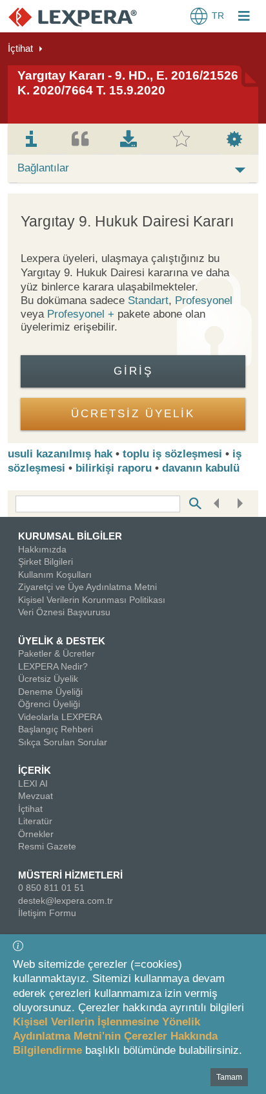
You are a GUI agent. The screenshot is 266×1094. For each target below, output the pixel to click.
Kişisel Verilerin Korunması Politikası (91, 600)
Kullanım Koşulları (55, 574)
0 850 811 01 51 (51, 887)
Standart (148, 300)
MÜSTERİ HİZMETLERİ (70, 875)
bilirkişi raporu (114, 468)
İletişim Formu (47, 913)
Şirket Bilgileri (45, 561)
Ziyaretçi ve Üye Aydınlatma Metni (87, 587)
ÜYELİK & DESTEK (61, 640)
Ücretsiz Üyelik (48, 678)
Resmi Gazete (47, 846)
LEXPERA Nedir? (53, 666)
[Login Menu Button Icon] (244, 17)
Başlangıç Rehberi (55, 729)
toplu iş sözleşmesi (172, 454)
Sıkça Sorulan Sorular (62, 742)
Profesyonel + (82, 314)
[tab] (31, 139)
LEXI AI (33, 783)
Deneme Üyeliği (50, 691)
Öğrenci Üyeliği (49, 704)
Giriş (133, 371)
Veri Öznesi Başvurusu (64, 612)
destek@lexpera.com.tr (65, 900)
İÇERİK (34, 770)
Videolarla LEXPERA (60, 717)
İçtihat (20, 48)
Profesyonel (203, 300)
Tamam (229, 1077)
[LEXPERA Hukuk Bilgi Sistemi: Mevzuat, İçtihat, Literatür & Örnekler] (73, 16)
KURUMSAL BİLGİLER (70, 536)
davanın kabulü (201, 468)
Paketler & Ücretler (56, 653)
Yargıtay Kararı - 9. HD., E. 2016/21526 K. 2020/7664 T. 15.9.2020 (127, 83)
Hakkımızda (42, 549)
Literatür (35, 821)
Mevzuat (35, 796)
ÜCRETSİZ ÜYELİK (133, 414)
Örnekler (36, 834)
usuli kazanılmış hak (60, 454)
